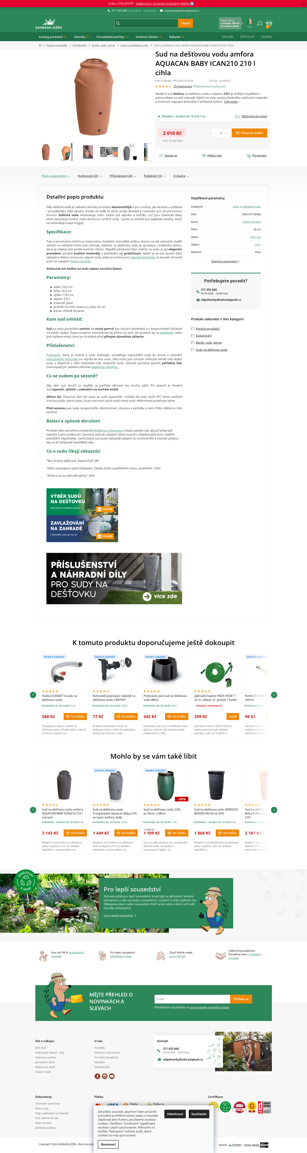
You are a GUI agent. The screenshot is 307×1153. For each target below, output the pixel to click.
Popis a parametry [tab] (54, 176)
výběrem (254, 954)
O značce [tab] (179, 176)
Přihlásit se (241, 999)
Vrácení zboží (43, 1072)
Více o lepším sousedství (118, 915)
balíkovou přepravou (108, 430)
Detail (233, 716)
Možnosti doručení (254, 116)
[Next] (274, 695)
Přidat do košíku (252, 133)
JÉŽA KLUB (247, 37)
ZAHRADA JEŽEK (97, 1077)
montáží (234, 958)
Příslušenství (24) (121, 176)
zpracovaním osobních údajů (209, 1007)
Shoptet (236, 1145)
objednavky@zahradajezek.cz (221, 300)
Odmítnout (175, 1114)
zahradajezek (105, 1077)
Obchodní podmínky (47, 1103)
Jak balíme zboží (45, 1062)
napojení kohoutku (142, 257)
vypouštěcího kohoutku (62, 359)
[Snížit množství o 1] (215, 133)
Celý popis (231, 102)
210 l (258, 244)
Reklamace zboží (45, 1067)
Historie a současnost (107, 1052)
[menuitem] (52, 36)
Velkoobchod (102, 1067)
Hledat (185, 23)
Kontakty (266, 37)
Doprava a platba (45, 1057)
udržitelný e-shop (121, 956)
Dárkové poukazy (45, 1127)
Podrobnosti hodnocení (210, 86)
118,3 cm (255, 237)
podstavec (167, 333)
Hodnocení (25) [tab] (88, 176)
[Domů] (41, 45)
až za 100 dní (177, 956)
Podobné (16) (153, 176)
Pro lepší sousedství (106, 1057)
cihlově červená (251, 221)
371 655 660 (209, 290)
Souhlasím (199, 1114)
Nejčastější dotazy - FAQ (49, 1052)
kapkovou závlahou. (105, 367)
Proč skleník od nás (46, 1118)
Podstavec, (53, 355)
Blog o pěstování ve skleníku (52, 1113)
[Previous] (33, 695)
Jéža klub (40, 1047)
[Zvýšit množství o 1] (226, 133)
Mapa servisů (43, 1123)
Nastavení (108, 1144)
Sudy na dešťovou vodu (247, 206)
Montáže (227, 37)
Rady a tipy (42, 1108)
